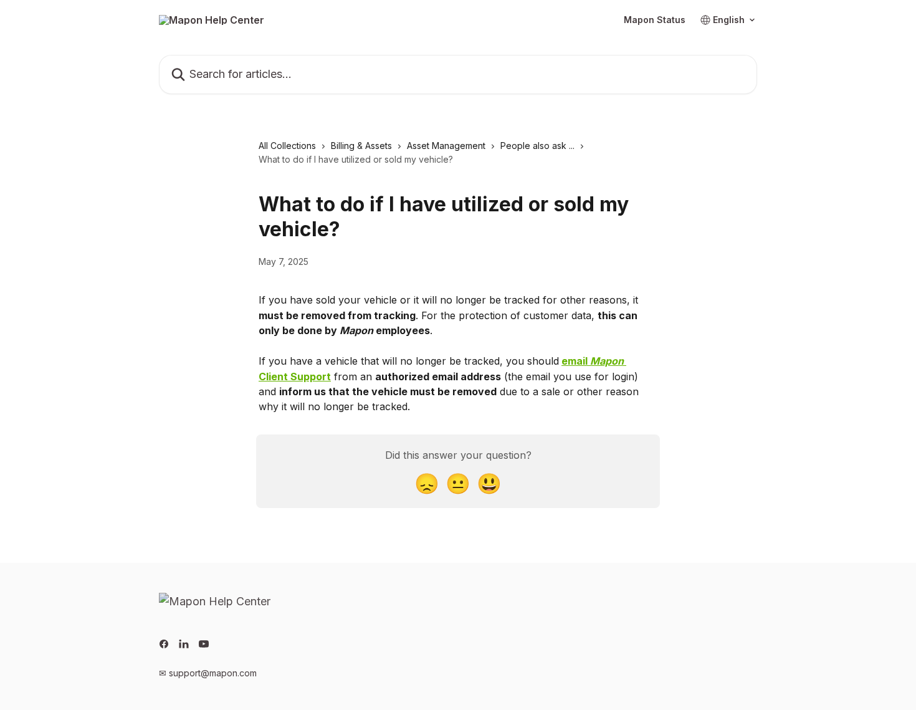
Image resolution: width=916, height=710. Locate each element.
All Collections (287, 145)
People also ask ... (537, 145)
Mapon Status (654, 20)
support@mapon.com (213, 673)
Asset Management (446, 145)
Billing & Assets (361, 145)
